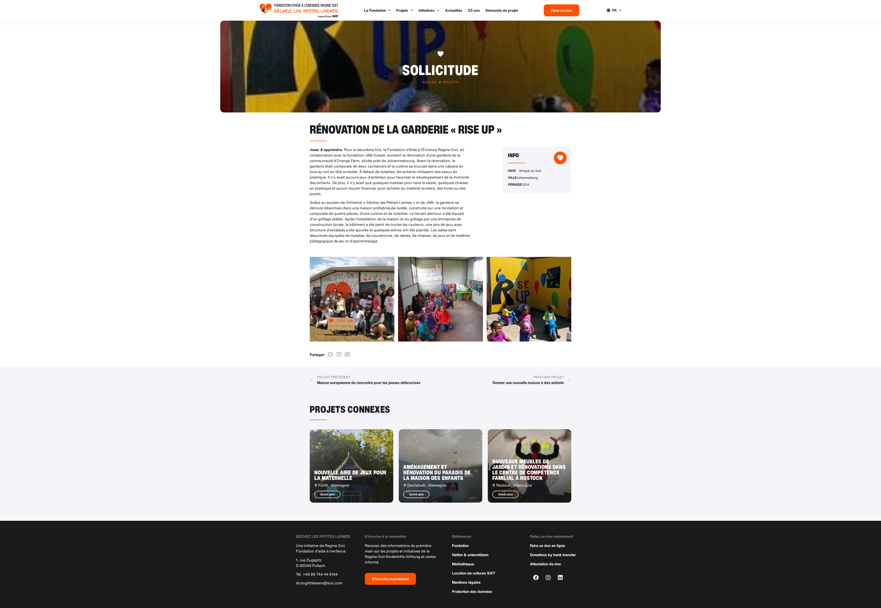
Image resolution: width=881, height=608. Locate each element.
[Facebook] (536, 577)
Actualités (453, 10)
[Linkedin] (560, 577)
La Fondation (375, 10)
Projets (402, 10)
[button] (330, 354)
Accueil (429, 82)
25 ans (474, 10)
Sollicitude (440, 70)
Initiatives (426, 10)
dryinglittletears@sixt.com (319, 583)
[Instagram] (548, 577)
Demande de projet (501, 10)
